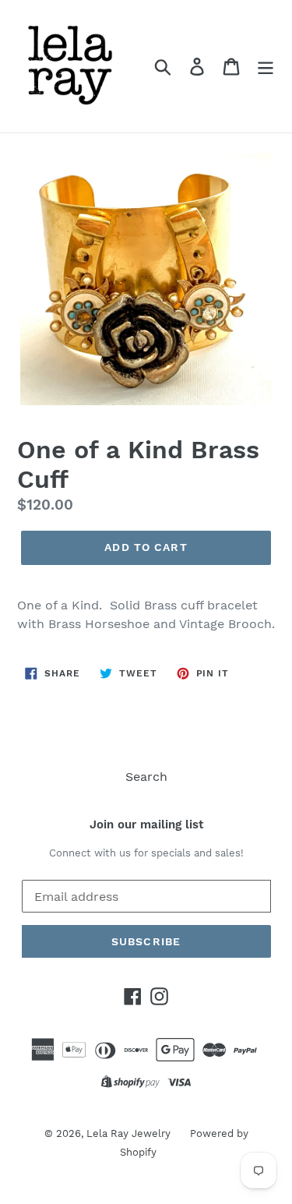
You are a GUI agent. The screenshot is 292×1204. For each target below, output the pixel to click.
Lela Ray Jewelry (128, 1133)
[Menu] (265, 66)
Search (146, 776)
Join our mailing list (146, 824)
